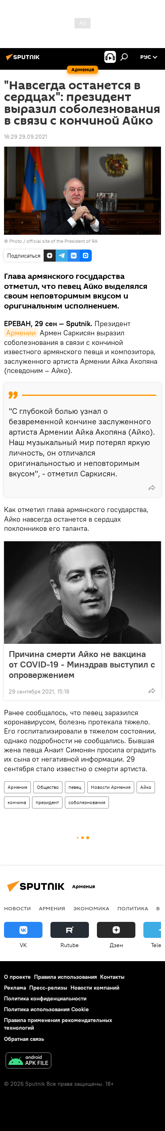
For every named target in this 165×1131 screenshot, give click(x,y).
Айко (145, 787)
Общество (48, 787)
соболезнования (86, 802)
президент (47, 802)
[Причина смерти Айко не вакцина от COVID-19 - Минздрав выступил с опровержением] (82, 592)
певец (74, 787)
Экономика (91, 908)
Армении (21, 332)
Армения (17, 787)
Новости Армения (111, 787)
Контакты (112, 976)
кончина (17, 802)
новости (17, 908)
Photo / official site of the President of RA (53, 241)
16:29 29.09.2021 (25, 136)
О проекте (17, 976)
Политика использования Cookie (46, 1009)
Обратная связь (24, 1038)
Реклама (15, 987)
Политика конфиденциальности (45, 998)
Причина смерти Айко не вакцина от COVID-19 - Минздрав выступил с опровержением (82, 664)
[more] (152, 488)
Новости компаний (94, 987)
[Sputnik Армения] (24, 60)
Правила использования (65, 976)
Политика (132, 908)
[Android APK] (28, 1061)
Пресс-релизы (48, 987)
